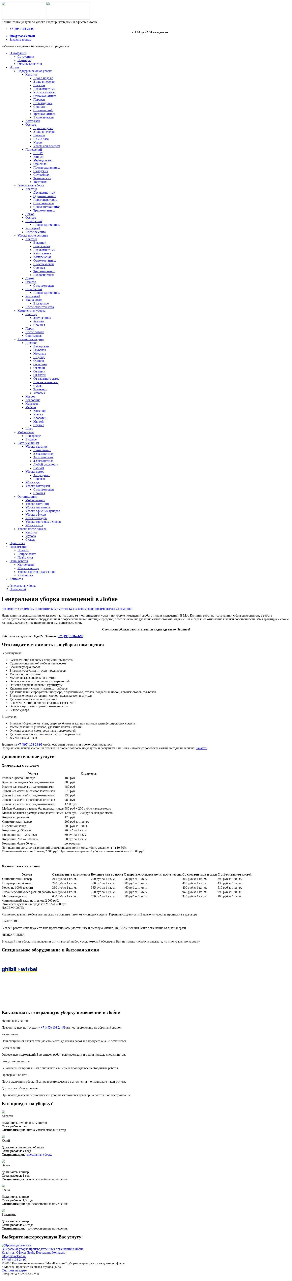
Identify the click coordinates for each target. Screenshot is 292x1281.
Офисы (21, 1252)
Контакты (59, 1252)
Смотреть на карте (14, 1270)
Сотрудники (124, 608)
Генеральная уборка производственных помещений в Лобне (42, 1249)
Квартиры (8, 1252)
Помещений (18, 589)
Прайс (31, 1252)
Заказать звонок (20, 39)
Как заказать (77, 608)
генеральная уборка (39, 1154)
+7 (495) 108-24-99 (70, 636)
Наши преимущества (101, 608)
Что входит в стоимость (18, 608)
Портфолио (43, 1252)
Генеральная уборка (23, 585)
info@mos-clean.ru (14, 1256)
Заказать (201, 748)
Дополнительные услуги (51, 608)
